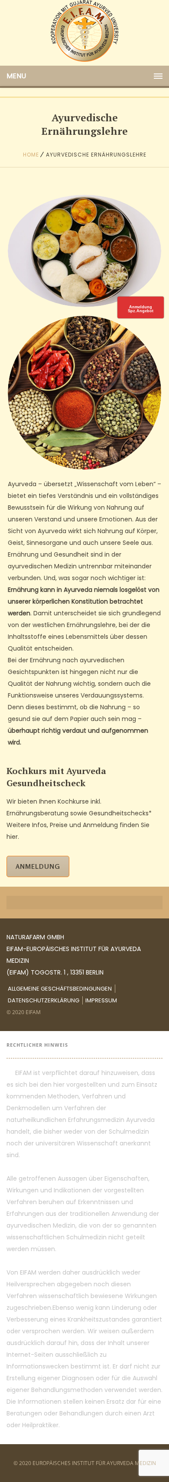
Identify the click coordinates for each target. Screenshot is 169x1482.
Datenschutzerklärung (43, 1000)
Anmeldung (38, 866)
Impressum (101, 1000)
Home (31, 154)
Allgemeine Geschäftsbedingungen (60, 989)
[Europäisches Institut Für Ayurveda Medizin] (84, 31)
